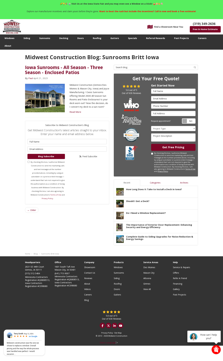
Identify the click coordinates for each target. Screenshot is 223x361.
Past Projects (179, 294)
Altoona (147, 278)
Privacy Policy (47, 198)
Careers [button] (202, 38)
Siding (117, 278)
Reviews (88, 278)
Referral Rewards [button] (155, 38)
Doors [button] (80, 38)
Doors (117, 289)
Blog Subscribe (46, 156)
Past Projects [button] (181, 38)
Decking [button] (63, 38)
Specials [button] (132, 38)
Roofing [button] (97, 38)
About (87, 283)
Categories (155, 182)
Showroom (89, 267)
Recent (126, 182)
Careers (88, 294)
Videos (87, 289)
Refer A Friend (180, 278)
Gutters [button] (114, 38)
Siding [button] (27, 38)
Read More (75, 111)
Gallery (176, 289)
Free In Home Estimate (205, 29)
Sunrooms (119, 272)
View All (147, 289)
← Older (31, 210)
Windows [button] (9, 38)
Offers (176, 272)
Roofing (118, 283)
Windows (118, 267)
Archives (184, 182)
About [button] (8, 45)
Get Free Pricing (173, 147)
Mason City (148, 272)
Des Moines (149, 267)
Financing (177, 283)
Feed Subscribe (89, 156)
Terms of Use (55, 195)
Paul (30, 78)
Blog (86, 300)
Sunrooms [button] (44, 38)
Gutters (117, 294)
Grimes (146, 283)
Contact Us (89, 272)
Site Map (118, 333)
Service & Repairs (181, 267)
